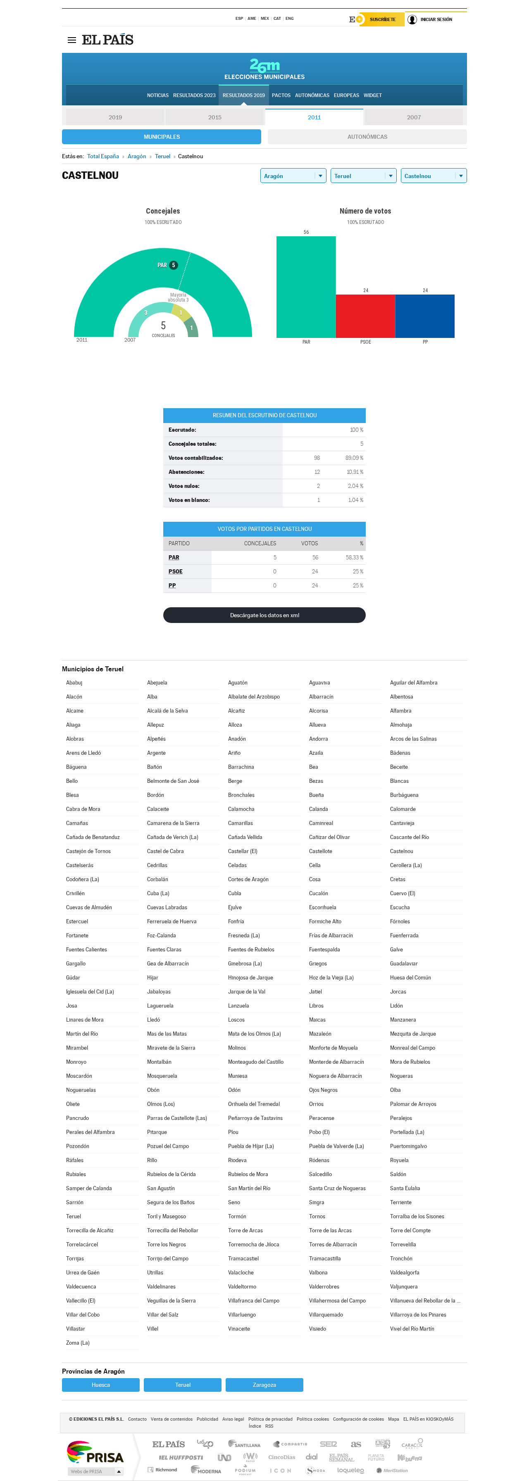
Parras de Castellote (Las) (177, 1118)
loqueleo (351, 1469)
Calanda (318, 809)
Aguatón (238, 683)
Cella (315, 865)
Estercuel (77, 921)
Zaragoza (264, 1384)
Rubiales (76, 1174)
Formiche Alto (325, 921)
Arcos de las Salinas (413, 739)
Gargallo (76, 963)
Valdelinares (161, 1287)
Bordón (155, 795)
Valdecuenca (81, 1287)
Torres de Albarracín (333, 1244)
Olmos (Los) (161, 1104)
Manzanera (403, 1020)
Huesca (101, 1384)
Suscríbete (383, 19)
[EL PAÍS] (109, 40)
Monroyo (76, 1062)
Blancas (399, 781)
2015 (215, 117)
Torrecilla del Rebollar (172, 1230)
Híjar (152, 978)
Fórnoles (400, 921)
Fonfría (236, 921)
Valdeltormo (242, 1287)
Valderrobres (324, 1287)
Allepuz (155, 725)
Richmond (163, 1469)
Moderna (204, 1469)
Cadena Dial (312, 1457)
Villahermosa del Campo (337, 1301)
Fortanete (77, 935)
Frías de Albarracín (331, 935)
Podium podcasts (244, 1469)
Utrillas (155, 1272)
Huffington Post (179, 1457)
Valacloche (241, 1272)
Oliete (73, 1104)
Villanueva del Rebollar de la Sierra (426, 1301)
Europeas (346, 95)
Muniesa (238, 1076)
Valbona (318, 1272)
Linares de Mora (85, 1020)
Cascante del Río (409, 837)
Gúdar (73, 978)
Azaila (316, 753)
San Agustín (161, 1188)
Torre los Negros (166, 1244)
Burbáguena (404, 795)
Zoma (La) (78, 1343)
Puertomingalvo (408, 1146)
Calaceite (158, 809)
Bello (72, 781)
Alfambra (401, 711)
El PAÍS (168, 1445)
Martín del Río (82, 1034)
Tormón (237, 1216)
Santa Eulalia (405, 1188)
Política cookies (313, 1419)
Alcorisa (318, 711)
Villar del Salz (163, 1315)
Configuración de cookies (358, 1419)
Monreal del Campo (412, 1048)
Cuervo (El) (402, 893)
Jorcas (398, 992)
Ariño (234, 753)
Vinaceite (239, 1329)
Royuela (399, 1160)
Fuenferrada (404, 935)
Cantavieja (402, 823)
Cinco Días (280, 1457)
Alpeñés (156, 739)
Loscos (236, 1020)
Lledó (153, 1020)
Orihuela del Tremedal (254, 1104)
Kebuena (402, 1457)
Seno (234, 1202)
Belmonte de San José (173, 781)
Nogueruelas (81, 1090)
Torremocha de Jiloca (253, 1244)
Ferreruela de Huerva (172, 921)
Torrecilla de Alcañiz (90, 1230)
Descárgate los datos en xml (264, 615)
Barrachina (241, 767)
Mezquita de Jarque (413, 1034)
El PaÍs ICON (280, 1469)
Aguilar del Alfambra (414, 683)
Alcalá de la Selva (167, 711)
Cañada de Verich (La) (172, 837)
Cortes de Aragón (248, 879)
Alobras (75, 739)
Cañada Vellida (245, 837)
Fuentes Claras (164, 949)
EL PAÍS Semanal (342, 1457)
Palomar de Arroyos (413, 1104)
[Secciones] (72, 40)
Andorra (318, 739)
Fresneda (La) (244, 935)
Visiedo (317, 1329)
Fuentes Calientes (86, 949)
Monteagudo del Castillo (256, 1062)
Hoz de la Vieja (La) (331, 978)
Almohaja (401, 725)
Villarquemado (326, 1315)
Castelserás (79, 865)
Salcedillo (320, 1174)
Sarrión (74, 1202)
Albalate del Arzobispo (254, 697)
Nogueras (401, 1076)
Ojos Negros (323, 1090)
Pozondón (77, 1146)
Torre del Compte (410, 1230)
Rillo (152, 1160)
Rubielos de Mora (248, 1174)
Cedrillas (157, 865)
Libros (316, 1006)
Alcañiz (236, 711)
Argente (156, 753)
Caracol (410, 1445)
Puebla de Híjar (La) (251, 1146)
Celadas (237, 865)
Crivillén (75, 893)
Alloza (235, 725)
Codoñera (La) (82, 879)
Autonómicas (367, 136)
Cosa (315, 879)
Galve (396, 949)
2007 (414, 117)
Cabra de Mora (83, 809)
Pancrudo (77, 1118)
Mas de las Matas (167, 1034)
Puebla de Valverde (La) (336, 1146)
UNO (225, 1457)
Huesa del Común (410, 978)
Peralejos (401, 1118)
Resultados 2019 (244, 95)
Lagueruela (160, 1006)
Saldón (398, 1174)
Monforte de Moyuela (333, 1048)
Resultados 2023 (194, 95)
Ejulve (235, 907)
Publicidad (207, 1419)
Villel (152, 1329)
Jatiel (315, 992)
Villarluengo (242, 1315)
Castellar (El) (242, 851)
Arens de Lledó (83, 753)
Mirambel (77, 1048)
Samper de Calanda (89, 1188)
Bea (313, 767)
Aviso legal (233, 1419)
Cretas (397, 879)
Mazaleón (320, 1034)
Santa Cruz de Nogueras (337, 1188)
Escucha (400, 907)
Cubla (234, 893)
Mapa (393, 1419)
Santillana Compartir (290, 1445)
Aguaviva (319, 683)
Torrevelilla (403, 1244)
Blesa (72, 795)
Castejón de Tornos (88, 851)
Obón (153, 1090)
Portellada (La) (407, 1132)
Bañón (154, 767)
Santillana (246, 1445)
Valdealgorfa (404, 1272)
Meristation (391, 1469)
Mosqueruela (162, 1076)
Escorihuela (322, 907)
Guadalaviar (404, 963)
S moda (314, 1469)
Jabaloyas (159, 992)
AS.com (352, 1445)
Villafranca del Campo (253, 1301)
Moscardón (79, 1076)
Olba (395, 1090)
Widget (373, 95)
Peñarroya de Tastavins (255, 1118)
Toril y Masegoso (166, 1216)
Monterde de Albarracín (336, 1062)
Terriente (401, 1202)
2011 (314, 117)
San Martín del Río (249, 1188)
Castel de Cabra (165, 851)
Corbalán (157, 879)
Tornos (317, 1216)
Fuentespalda (324, 949)
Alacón (74, 697)
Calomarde (403, 809)
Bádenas (400, 753)
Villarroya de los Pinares (418, 1315)
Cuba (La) (158, 893)
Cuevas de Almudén (89, 907)
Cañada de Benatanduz (93, 837)
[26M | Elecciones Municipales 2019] (265, 68)
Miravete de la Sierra (171, 1048)
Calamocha (241, 809)
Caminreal (321, 823)
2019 (115, 117)
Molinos (237, 1048)
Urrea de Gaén (83, 1272)
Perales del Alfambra (90, 1132)
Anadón (237, 739)
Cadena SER (326, 1445)
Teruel (73, 1216)
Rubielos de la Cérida (171, 1174)
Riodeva (237, 1160)
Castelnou (401, 851)
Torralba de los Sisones (417, 1216)
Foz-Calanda (161, 935)
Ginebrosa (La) (245, 963)
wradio (249, 1457)
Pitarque (157, 1132)
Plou (233, 1132)
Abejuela (157, 683)
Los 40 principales (208, 1445)
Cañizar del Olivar (329, 837)
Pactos (281, 95)
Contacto (137, 1419)
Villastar (75, 1329)
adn (379, 1445)
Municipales (162, 136)
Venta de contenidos (172, 1419)
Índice (255, 1426)
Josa (71, 1006)
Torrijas (75, 1258)
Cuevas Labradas (167, 907)
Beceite (399, 767)
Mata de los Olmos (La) (254, 1034)
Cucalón (318, 893)
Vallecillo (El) (80, 1301)
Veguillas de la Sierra (171, 1301)
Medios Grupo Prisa (94, 1471)
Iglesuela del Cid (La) (90, 992)
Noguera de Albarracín (335, 1076)
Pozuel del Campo (168, 1146)
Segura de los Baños (171, 1202)
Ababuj (74, 683)
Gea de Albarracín (168, 963)
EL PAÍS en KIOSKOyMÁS (428, 1419)
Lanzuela (238, 1006)
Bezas (316, 781)
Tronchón (401, 1258)
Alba (152, 697)
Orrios (316, 1104)
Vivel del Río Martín (412, 1329)
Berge (235, 781)
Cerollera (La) (406, 865)
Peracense (321, 1118)
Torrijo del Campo (167, 1258)
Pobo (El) (319, 1132)
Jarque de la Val (246, 992)
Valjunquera (404, 1287)
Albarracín (321, 697)
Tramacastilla (325, 1258)
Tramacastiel (243, 1258)
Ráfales (74, 1160)
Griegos (318, 963)
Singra (316, 1202)
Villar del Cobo (83, 1315)
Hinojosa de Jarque (250, 978)
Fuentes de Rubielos (251, 949)
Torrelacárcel (82, 1244)
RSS (269, 1426)
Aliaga (73, 725)
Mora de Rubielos (410, 1062)
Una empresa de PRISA (95, 1451)
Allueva (317, 725)
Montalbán (159, 1062)
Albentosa (401, 697)
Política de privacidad (270, 1419)
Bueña (316, 795)
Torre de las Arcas (330, 1230)
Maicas (317, 1020)
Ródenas (319, 1160)
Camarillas (240, 823)
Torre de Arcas (245, 1230)
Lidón (396, 1006)
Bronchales (241, 795)
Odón (234, 1090)
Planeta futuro (372, 1457)
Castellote (320, 851)
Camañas (77, 823)
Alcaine (74, 711)
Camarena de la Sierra (173, 823)
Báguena (76, 767)
